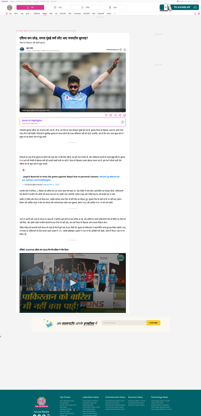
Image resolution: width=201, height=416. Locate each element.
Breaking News (88, 405)
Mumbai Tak (44, 1)
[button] (179, 7)
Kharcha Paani (65, 411)
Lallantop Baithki (66, 409)
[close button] (195, 13)
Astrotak (53, 1)
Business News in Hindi (136, 401)
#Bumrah (115, 176)
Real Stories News (89, 411)
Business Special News (136, 405)
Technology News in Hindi (160, 401)
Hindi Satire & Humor (90, 401)
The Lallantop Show (67, 401)
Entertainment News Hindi (114, 401)
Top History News (89, 409)
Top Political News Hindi (91, 407)
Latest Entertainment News (115, 409)
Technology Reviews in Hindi (161, 409)
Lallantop (4, 1)
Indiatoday (19, 1)
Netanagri (63, 407)
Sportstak (28, 1)
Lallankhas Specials (89, 403)
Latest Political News (90, 413)
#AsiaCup (104, 176)
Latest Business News (136, 403)
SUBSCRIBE (153, 323)
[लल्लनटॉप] (9, 7)
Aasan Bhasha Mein (67, 413)
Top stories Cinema (112, 403)
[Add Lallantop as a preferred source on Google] (114, 49)
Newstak (36, 1)
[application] (73, 283)
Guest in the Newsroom (68, 405)
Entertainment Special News (115, 405)
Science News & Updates (160, 405)
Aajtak (12, 1)
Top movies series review (114, 407)
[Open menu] (7, 13)
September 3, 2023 (51, 184)
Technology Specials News (160, 407)
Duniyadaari (64, 403)
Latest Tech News (157, 403)
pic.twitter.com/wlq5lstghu (36, 180)
